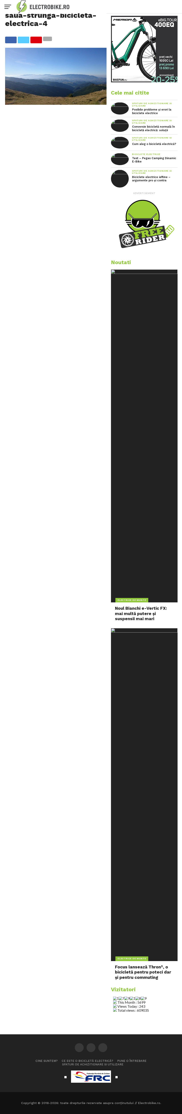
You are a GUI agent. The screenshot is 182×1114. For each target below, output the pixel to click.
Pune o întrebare (131, 1061)
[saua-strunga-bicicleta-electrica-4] (56, 103)
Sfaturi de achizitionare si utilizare (92, 1064)
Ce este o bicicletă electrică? (87, 1061)
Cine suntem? (47, 1061)
